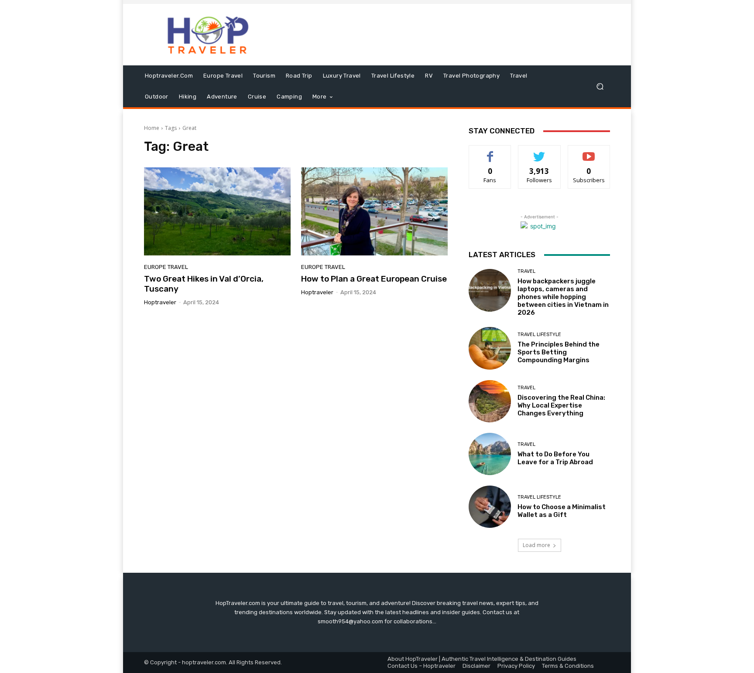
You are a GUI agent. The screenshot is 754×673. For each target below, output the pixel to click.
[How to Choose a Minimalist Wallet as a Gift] (490, 507)
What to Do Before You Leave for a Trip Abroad (555, 458)
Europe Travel (166, 267)
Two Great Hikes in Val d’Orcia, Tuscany (204, 284)
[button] (599, 86)
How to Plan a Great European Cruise (374, 279)
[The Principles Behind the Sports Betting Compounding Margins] (490, 348)
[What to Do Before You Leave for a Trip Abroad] (490, 454)
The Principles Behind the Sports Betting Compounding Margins (559, 352)
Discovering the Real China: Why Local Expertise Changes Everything (561, 405)
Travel (526, 271)
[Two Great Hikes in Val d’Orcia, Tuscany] (217, 211)
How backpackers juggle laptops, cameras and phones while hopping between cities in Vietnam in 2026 (563, 296)
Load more (536, 545)
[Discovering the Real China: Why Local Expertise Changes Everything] (490, 401)
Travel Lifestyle (539, 334)
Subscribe (589, 152)
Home (151, 128)
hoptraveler (160, 302)
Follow (539, 152)
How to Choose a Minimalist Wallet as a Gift (562, 511)
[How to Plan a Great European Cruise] (374, 211)
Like (490, 152)
